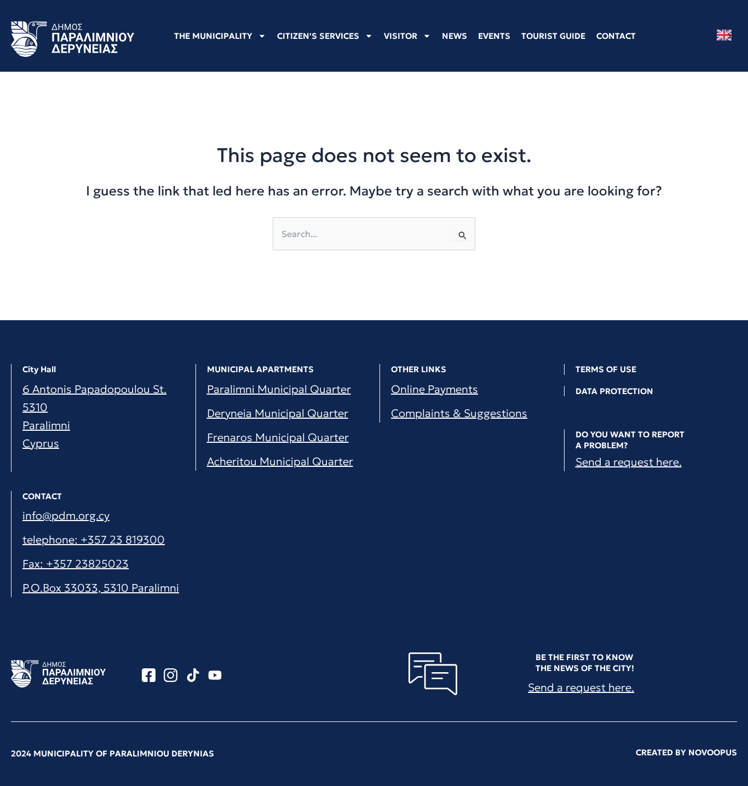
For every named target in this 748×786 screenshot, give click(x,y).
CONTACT (616, 36)
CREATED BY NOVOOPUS (686, 752)
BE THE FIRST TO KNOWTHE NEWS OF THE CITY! (585, 662)
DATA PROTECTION (614, 391)
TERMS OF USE (606, 369)
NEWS (454, 36)
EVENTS (494, 36)
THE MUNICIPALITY (213, 36)
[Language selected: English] (727, 35)
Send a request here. (629, 462)
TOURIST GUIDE (553, 36)
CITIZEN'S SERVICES (318, 36)
